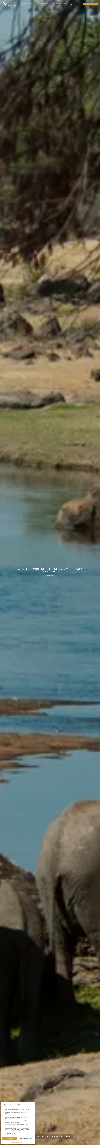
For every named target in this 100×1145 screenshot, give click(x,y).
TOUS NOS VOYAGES (59, 4)
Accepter (10, 1139)
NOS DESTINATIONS (27, 4)
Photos (45, 1136)
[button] (32, 1105)
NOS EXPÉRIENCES (43, 4)
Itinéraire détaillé (57, 1136)
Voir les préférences (25, 1139)
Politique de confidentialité (17, 1142)
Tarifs (67, 1136)
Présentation (34, 1136)
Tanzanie (50, 575)
